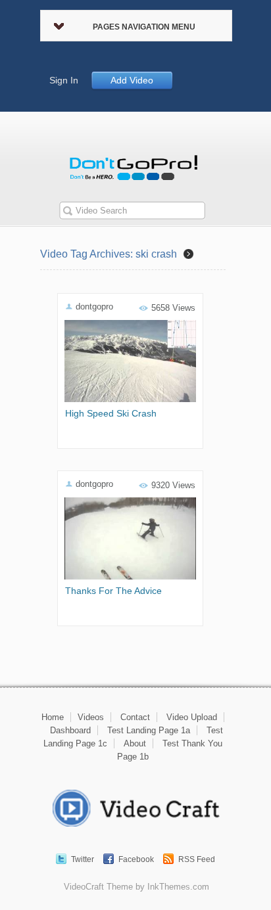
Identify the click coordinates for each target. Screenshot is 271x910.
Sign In (63, 80)
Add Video (132, 80)
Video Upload (191, 717)
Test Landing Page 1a (148, 730)
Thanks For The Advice (113, 590)
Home (52, 717)
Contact (135, 717)
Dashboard (70, 730)
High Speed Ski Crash (111, 413)
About (135, 743)
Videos (91, 717)
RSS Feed (196, 859)
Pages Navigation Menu (144, 27)
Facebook (136, 859)
